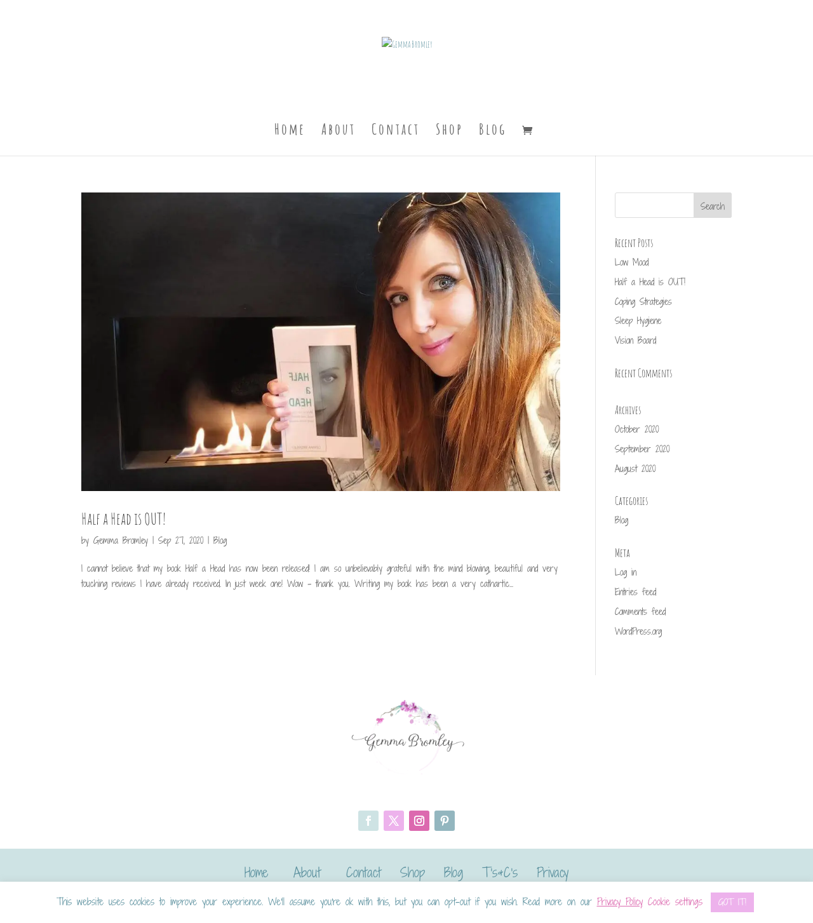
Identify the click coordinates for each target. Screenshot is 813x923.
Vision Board (635, 340)
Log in (625, 572)
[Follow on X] (394, 821)
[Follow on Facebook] (368, 821)
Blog (492, 131)
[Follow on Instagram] (419, 821)
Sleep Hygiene (638, 320)
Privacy (552, 872)
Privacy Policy (620, 901)
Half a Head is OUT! (123, 518)
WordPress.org (638, 631)
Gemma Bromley (120, 540)
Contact (396, 131)
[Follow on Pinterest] (444, 821)
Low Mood (631, 262)
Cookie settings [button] (675, 901)
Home (290, 131)
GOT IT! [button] (732, 902)
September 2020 (642, 448)
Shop (449, 131)
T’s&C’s (500, 872)
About (338, 131)
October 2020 (637, 429)
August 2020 (635, 468)
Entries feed (635, 591)
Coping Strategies (643, 301)
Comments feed (640, 611)
